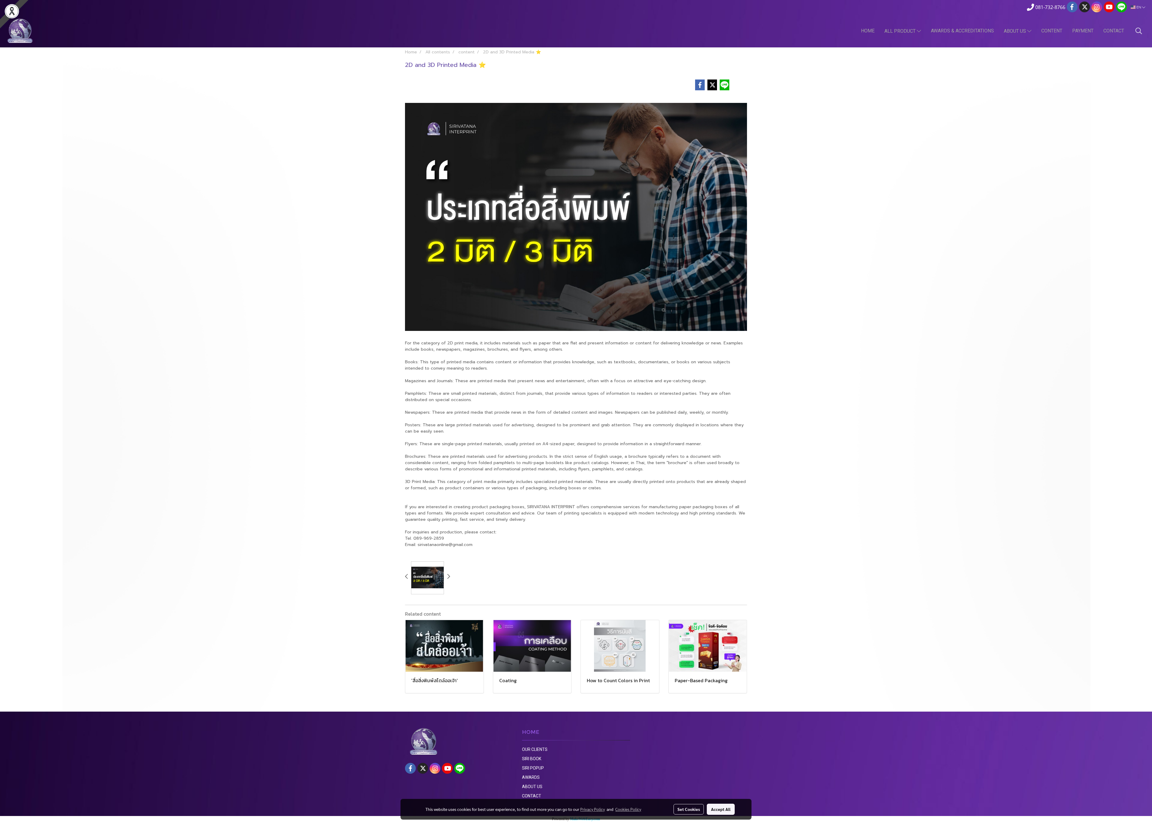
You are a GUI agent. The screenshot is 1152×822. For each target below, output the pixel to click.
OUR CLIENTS (535, 749)
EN (1139, 7)
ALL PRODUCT (900, 31)
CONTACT (1113, 31)
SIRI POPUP (533, 768)
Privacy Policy (592, 809)
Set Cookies (688, 809)
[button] (1138, 31)
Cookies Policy (628, 809)
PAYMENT (1083, 31)
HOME (867, 31)
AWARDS (531, 777)
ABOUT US (1015, 31)
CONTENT (1051, 31)
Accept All (720, 809)
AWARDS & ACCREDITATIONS (962, 31)
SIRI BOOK (531, 758)
